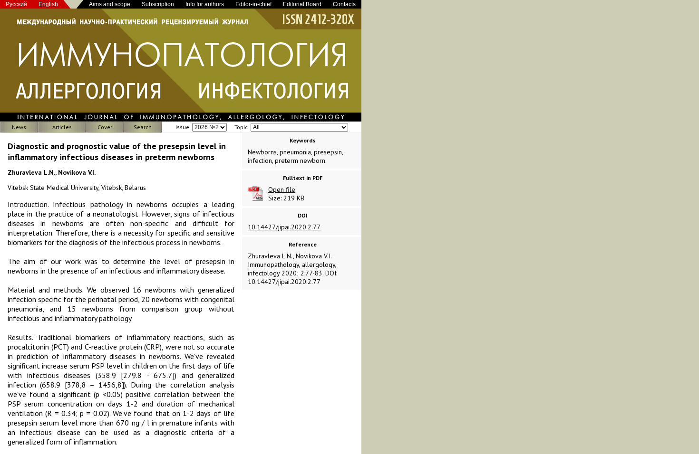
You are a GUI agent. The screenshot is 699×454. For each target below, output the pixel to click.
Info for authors (204, 4)
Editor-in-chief (253, 4)
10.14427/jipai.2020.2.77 (284, 227)
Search (143, 127)
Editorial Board (302, 4)
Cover (104, 127)
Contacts (344, 4)
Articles (62, 127)
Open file (281, 189)
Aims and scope (109, 4)
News (19, 127)
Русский (16, 4)
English (48, 4)
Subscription (158, 4)
